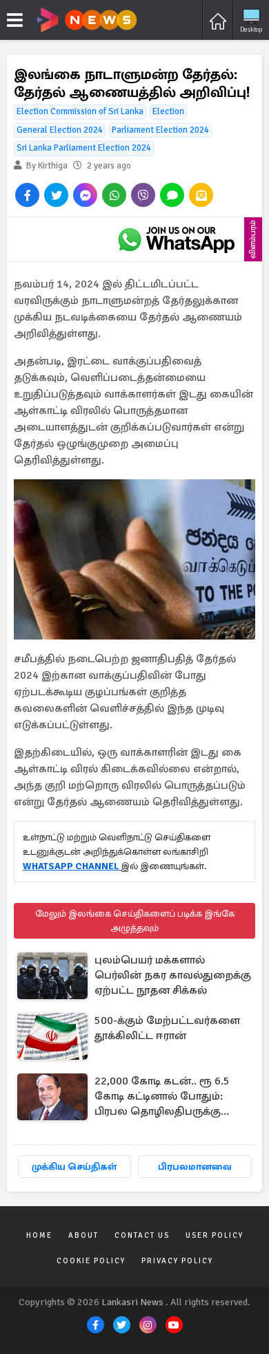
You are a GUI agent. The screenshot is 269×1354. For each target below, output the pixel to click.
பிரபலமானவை (195, 1166)
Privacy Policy (177, 1260)
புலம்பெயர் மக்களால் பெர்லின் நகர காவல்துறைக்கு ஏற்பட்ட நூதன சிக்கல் (172, 975)
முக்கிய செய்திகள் (74, 1166)
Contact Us (142, 1235)
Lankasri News (132, 1302)
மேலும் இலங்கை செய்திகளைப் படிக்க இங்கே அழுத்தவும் (135, 921)
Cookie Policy (91, 1260)
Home (39, 1235)
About (83, 1235)
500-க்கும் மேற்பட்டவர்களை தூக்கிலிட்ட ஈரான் (167, 1028)
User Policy (214, 1235)
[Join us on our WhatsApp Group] (176, 239)
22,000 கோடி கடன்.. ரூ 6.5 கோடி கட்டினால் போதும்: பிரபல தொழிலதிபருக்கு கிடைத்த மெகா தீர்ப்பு (162, 1097)
